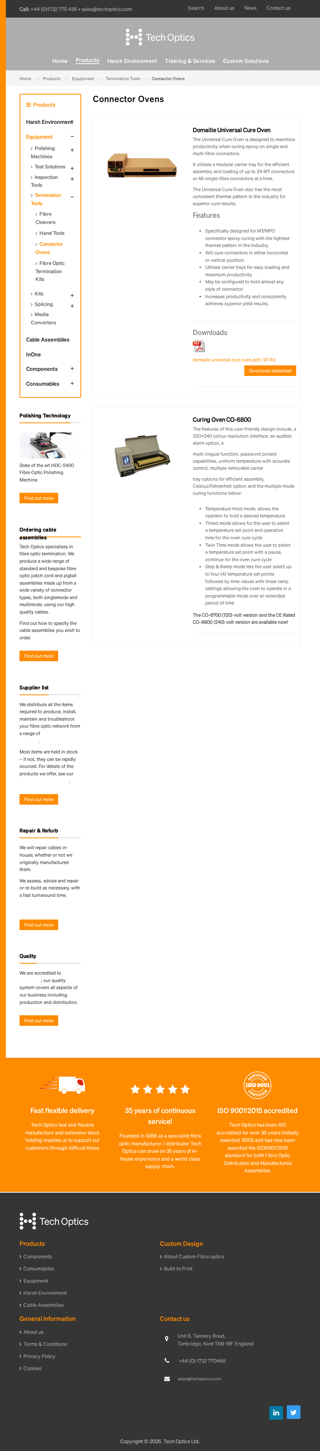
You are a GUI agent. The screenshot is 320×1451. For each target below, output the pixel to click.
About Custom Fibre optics (194, 1256)
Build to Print (178, 1268)
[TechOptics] (160, 35)
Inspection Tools (44, 181)
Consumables (42, 383)
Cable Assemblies (47, 339)
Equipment (83, 78)
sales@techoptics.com (199, 1378)
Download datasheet (270, 371)
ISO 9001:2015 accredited (257, 1110)
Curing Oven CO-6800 (222, 419)
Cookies (32, 1368)
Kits (39, 293)
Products (51, 78)
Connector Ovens (49, 247)
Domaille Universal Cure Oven (231, 130)
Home (25, 78)
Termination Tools (123, 78)
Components (42, 368)
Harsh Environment (49, 121)
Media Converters (43, 318)
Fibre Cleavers (45, 217)
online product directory (44, 781)
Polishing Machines (43, 152)
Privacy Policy (39, 1356)
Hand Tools (51, 232)
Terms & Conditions (45, 1343)
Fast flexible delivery (62, 1110)
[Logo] (54, 1220)
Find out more (38, 498)
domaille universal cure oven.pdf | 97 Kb (234, 360)
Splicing (44, 304)
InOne (33, 354)
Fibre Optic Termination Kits (50, 270)
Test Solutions (50, 166)
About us (33, 1331)
